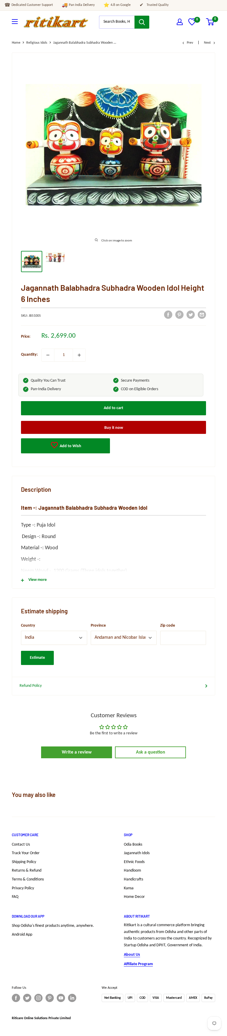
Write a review (77, 752)
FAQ (15, 897)
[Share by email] (202, 315)
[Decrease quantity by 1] (48, 355)
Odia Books (133, 844)
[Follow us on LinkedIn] (72, 998)
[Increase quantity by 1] (79, 355)
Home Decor (134, 897)
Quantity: (29, 354)
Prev (190, 43)
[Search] (141, 22)
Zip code (167, 625)
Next (207, 43)
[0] (192, 24)
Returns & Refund (26, 870)
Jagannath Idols (137, 853)
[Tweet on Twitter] (191, 315)
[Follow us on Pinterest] (50, 998)
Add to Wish (70, 446)
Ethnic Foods (134, 862)
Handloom (132, 870)
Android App (22, 934)
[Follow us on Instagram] (38, 998)
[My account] (180, 22)
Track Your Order (26, 853)
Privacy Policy (23, 888)
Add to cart (113, 408)
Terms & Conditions (28, 879)
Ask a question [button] (150, 752)
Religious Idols (36, 43)
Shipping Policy (24, 862)
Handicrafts (133, 879)
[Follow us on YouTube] (61, 998)
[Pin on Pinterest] (179, 315)
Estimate (37, 658)
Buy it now (113, 428)
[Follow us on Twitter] (27, 998)
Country (28, 625)
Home (16, 43)
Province (98, 625)
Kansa (129, 888)
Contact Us (21, 844)
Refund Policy (31, 686)
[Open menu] (15, 21)
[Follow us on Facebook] (16, 998)
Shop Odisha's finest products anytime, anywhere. (53, 926)
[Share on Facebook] (168, 315)
